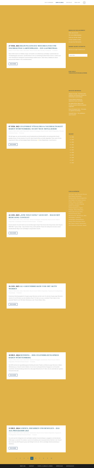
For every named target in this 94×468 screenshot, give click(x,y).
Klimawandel (72, 211)
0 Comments (55, 50)
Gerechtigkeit (79, 202)
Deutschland (78, 196)
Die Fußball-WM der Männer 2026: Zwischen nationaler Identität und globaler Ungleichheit (77, 105)
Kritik (81, 211)
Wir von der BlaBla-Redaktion (75, 35)
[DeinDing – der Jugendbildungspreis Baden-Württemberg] (36, 332)
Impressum (59, 466)
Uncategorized (48, 50)
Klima (75, 209)
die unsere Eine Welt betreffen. (75, 42)
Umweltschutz (82, 223)
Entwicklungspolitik (81, 198)
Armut (76, 194)
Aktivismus (71, 194)
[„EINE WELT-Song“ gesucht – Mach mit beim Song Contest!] (36, 182)
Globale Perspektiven (74, 207)
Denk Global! (26, 50)
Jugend (81, 207)
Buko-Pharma (72, 196)
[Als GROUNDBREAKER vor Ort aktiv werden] (36, 262)
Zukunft (84, 225)
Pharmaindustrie (80, 219)
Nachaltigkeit (72, 217)
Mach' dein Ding (41, 50)
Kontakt (31, 466)
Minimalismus (80, 215)
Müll (85, 215)
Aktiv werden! (20, 50)
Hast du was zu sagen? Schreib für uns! (77, 49)
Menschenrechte (72, 215)
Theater (73, 223)
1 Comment (34, 434)
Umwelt (77, 223)
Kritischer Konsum (73, 213)
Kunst (79, 213)
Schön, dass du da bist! (73, 32)
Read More (13, 63)
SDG (70, 223)
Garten (74, 202)
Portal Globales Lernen (45, 466)
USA (70, 225)
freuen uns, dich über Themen (75, 37)
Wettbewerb (74, 225)
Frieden (70, 202)
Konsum (77, 211)
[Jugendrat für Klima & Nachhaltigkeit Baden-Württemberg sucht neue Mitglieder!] (36, 98)
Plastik (70, 221)
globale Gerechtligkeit (74, 205)
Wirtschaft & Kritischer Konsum (29, 221)
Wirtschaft (79, 225)
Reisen (83, 221)
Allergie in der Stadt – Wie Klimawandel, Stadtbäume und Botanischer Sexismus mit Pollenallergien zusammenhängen (77, 95)
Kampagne (71, 209)
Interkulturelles (44, 219)
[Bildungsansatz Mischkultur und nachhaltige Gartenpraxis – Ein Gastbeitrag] (36, 26)
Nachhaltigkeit (72, 219)
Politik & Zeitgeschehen (54, 131)
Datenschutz (70, 466)
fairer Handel (72, 200)
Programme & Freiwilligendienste (55, 290)
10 (51, 458)
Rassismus (78, 221)
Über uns (22, 466)
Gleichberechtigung (79, 203)
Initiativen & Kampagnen (35, 131)
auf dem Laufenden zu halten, (75, 39)
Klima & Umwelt (33, 50)
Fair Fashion (78, 200)
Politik (74, 221)
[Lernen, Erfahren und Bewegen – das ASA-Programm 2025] (36, 404)
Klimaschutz (80, 209)
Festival (83, 200)
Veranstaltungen (18, 221)
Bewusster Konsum (82, 194)
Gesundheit (71, 203)
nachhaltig (78, 217)
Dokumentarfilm (72, 198)
